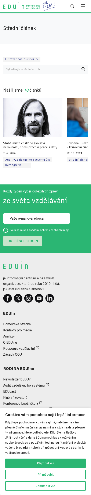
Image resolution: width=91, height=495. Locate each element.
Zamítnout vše (45, 486)
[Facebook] (7, 298)
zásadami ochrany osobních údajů (48, 230)
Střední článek (79, 159)
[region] (45, 451)
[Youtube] (39, 298)
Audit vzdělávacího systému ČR (27, 159)
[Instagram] (28, 298)
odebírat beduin (22, 241)
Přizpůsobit (46, 474)
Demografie (13, 165)
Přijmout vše (45, 463)
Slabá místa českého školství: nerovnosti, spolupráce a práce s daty (30, 145)
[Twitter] (18, 298)
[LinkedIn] (49, 298)
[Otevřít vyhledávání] (72, 6)
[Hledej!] (83, 69)
